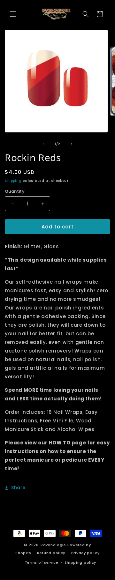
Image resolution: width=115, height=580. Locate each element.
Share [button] (18, 487)
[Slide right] (72, 144)
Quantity (15, 191)
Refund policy (51, 552)
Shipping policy (80, 562)
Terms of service (41, 562)
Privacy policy (85, 552)
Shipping (13, 180)
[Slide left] (43, 144)
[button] (13, 14)
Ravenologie (53, 544)
